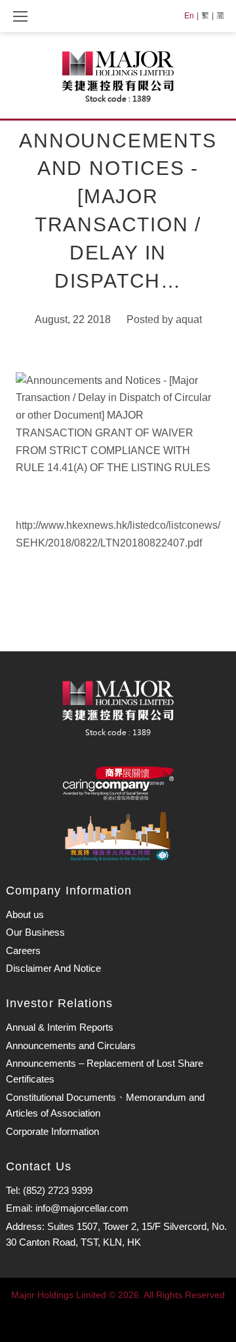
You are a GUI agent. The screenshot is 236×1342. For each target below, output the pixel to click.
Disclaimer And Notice (53, 968)
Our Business (35, 932)
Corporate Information (52, 1131)
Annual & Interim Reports (59, 1027)
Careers (23, 950)
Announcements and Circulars (71, 1045)
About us (25, 914)
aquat (189, 319)
